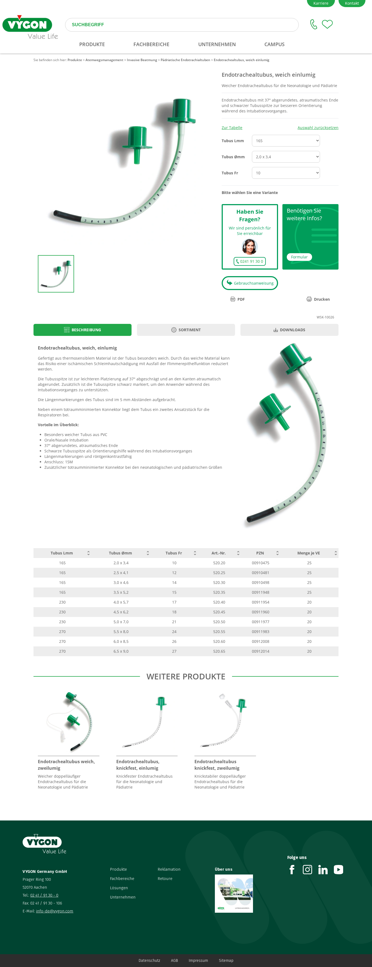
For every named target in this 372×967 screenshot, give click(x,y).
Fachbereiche (122, 878)
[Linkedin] (326, 869)
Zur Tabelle (232, 127)
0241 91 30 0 (251, 261)
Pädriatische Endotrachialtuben (185, 60)
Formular (299, 256)
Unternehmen (123, 897)
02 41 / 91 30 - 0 (44, 895)
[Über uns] (247, 894)
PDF (241, 299)
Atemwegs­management (104, 60)
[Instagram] (310, 869)
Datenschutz (149, 960)
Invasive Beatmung (142, 60)
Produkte (75, 60)
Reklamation (169, 869)
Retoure (165, 878)
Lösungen (119, 887)
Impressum (198, 960)
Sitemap (226, 960)
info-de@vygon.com (54, 911)
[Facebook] (295, 869)
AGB (174, 960)
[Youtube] (341, 869)
